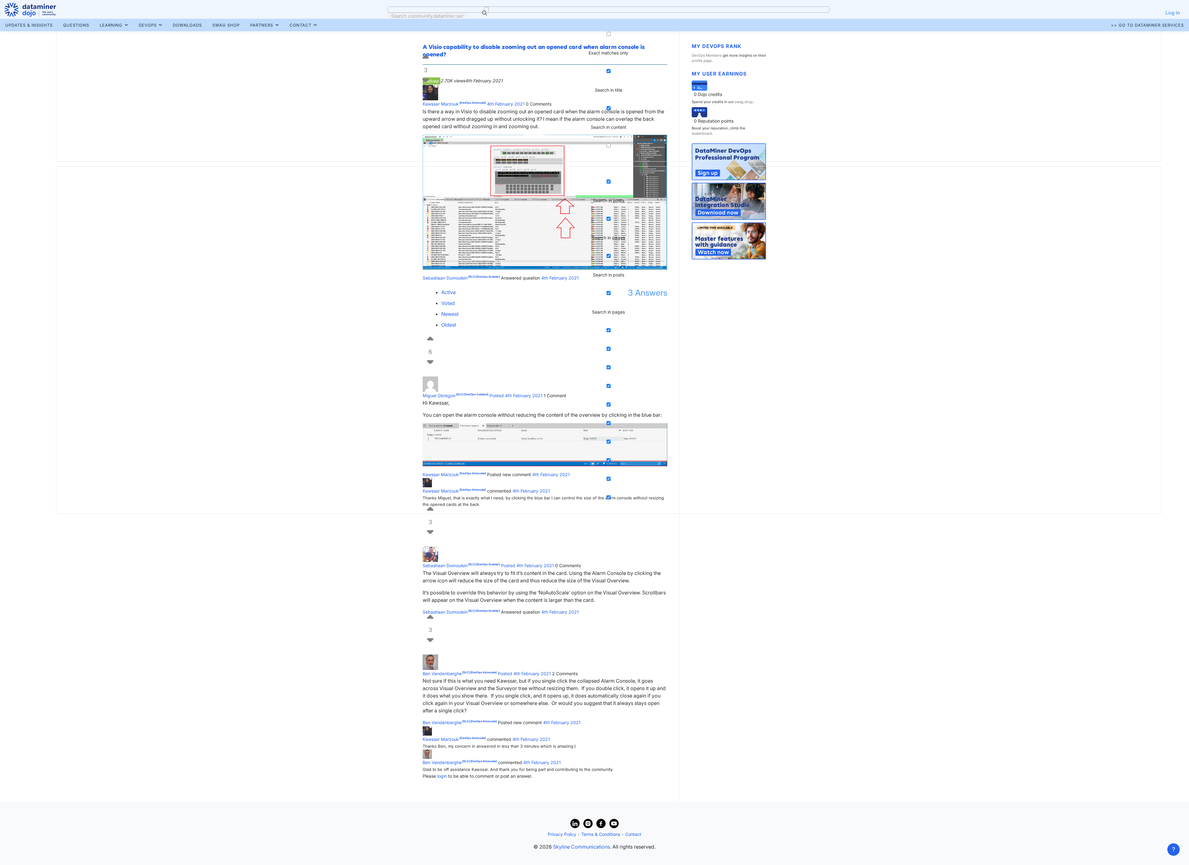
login (442, 776)
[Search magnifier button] (486, 10)
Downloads (187, 25)
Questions (76, 25)
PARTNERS (261, 25)
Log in (1172, 13)
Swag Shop (226, 25)
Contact (300, 25)
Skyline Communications (581, 847)
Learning (111, 25)
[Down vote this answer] (430, 526)
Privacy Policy (562, 834)
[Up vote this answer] (430, 615)
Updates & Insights (29, 25)
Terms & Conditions (600, 834)
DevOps (148, 25)
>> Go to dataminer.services (1147, 25)
